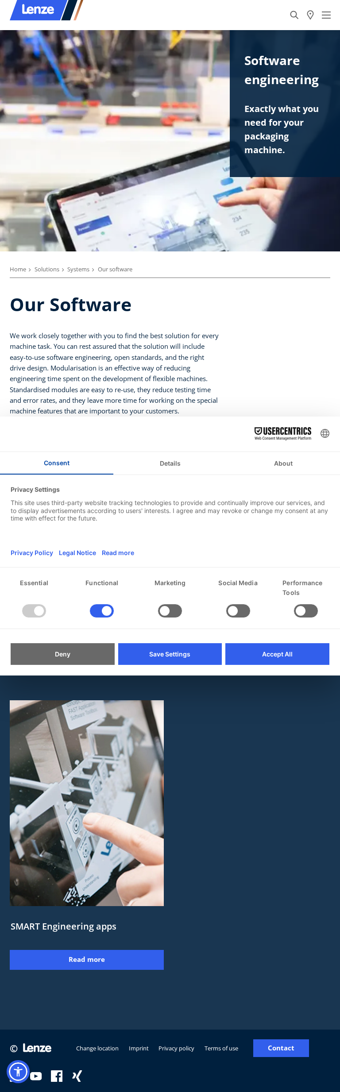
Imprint (139, 1048)
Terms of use (221, 1048)
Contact (281, 1048)
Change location (97, 1048)
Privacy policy (176, 1048)
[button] (18, 1071)
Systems (78, 269)
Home (18, 269)
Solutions (47, 269)
